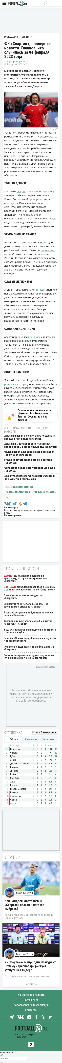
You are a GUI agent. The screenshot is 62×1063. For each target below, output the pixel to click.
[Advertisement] (31, 20)
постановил (48, 250)
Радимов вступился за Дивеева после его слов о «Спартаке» (29, 614)
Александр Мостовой (18, 492)
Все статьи (31, 984)
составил (39, 289)
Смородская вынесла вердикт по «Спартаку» (23, 597)
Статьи (13, 857)
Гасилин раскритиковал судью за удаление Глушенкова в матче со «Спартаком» (29, 656)
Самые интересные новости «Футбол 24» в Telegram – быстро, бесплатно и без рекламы (34, 415)
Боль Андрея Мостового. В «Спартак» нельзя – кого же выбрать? (24, 905)
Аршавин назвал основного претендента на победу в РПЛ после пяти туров (30, 437)
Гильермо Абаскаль (45, 492)
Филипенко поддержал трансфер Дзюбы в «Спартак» (29, 648)
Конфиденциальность (31, 994)
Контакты (31, 1010)
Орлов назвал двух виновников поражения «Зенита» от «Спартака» (29, 453)
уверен (21, 191)
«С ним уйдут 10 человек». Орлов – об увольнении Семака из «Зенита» (26, 605)
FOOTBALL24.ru (17, 3)
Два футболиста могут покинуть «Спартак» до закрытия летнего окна (29, 477)
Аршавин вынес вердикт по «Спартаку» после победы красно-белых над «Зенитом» (30, 445)
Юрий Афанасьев (19, 61)
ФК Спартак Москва (22, 487)
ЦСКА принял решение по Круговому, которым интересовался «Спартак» (25, 578)
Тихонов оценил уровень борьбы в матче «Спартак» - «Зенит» (28, 622)
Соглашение (31, 1000)
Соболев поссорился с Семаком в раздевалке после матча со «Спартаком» (30, 588)
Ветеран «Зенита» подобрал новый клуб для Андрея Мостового (30, 639)
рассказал (10, 384)
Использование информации (31, 1005)
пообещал (34, 337)
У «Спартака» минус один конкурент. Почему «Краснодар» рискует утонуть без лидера (31, 966)
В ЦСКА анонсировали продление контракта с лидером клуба (30, 631)
